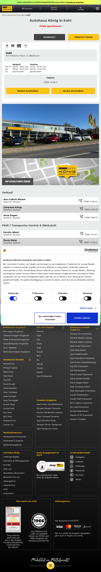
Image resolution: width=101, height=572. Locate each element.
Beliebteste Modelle (13, 360)
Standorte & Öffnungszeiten (16, 461)
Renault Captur (10, 368)
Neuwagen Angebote (13, 331)
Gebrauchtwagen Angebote (16, 335)
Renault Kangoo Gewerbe (48, 408)
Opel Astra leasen (78, 350)
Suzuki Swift (8, 408)
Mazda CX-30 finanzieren (81, 415)
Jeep (39, 348)
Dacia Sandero (10, 388)
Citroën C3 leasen (78, 419)
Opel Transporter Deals (47, 429)
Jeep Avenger (9, 396)
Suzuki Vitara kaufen (79, 395)
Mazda (40, 364)
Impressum (8, 493)
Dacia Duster (9, 384)
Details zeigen (86, 308)
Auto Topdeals (9, 348)
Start (4, 15)
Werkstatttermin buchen (14, 437)
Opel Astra (8, 376)
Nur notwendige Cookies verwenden (50, 318)
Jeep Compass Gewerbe (48, 416)
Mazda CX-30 (9, 421)
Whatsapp (80, 466)
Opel (39, 335)
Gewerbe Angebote (47, 400)
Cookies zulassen (82, 318)
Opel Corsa (8, 372)
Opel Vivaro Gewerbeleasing (49, 404)
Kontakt (7, 465)
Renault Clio (8, 364)
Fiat (38, 339)
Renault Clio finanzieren (81, 334)
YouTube (79, 475)
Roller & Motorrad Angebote (16, 339)
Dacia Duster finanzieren (81, 374)
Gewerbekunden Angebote (16, 343)
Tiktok (78, 479)
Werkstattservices (12, 432)
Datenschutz (9, 485)
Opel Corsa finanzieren (80, 346)
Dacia (39, 343)
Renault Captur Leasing (81, 342)
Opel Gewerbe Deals (46, 420)
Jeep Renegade (10, 400)
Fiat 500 (7, 380)
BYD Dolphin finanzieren (81, 403)
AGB (5, 489)
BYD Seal (7, 416)
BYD (39, 356)
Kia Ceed (7, 412)
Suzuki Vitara (9, 404)
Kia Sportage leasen (79, 411)
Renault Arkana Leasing (81, 338)
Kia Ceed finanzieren (79, 407)
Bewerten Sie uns (11, 477)
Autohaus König (11, 453)
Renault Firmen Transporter (49, 424)
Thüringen (21, 15)
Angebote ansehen (75, 2)
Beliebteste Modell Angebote (79, 328)
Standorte (11, 15)
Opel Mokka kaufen (79, 354)
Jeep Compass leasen (80, 387)
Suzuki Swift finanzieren (81, 399)
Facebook (79, 470)
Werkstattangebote (12, 445)
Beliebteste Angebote (14, 327)
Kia (38, 360)
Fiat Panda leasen (78, 370)
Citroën (40, 368)
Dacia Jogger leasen (79, 382)
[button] (96, 8)
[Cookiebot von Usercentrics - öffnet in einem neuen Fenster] (86, 250)
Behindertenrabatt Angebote (16, 352)
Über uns (7, 469)
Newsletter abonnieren (13, 473)
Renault (40, 331)
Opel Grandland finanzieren (82, 358)
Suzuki (40, 352)
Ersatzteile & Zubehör (13, 441)
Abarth (40, 372)
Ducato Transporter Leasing (49, 412)
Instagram (80, 457)
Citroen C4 (8, 425)
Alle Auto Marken (45, 327)
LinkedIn (79, 461)
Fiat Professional (44, 376)
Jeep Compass (10, 392)
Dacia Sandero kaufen (80, 378)
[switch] (38, 298)
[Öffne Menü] (50, 565)
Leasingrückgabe (11, 457)
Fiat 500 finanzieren (79, 366)
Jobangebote (9, 481)
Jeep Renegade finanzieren (82, 391)
